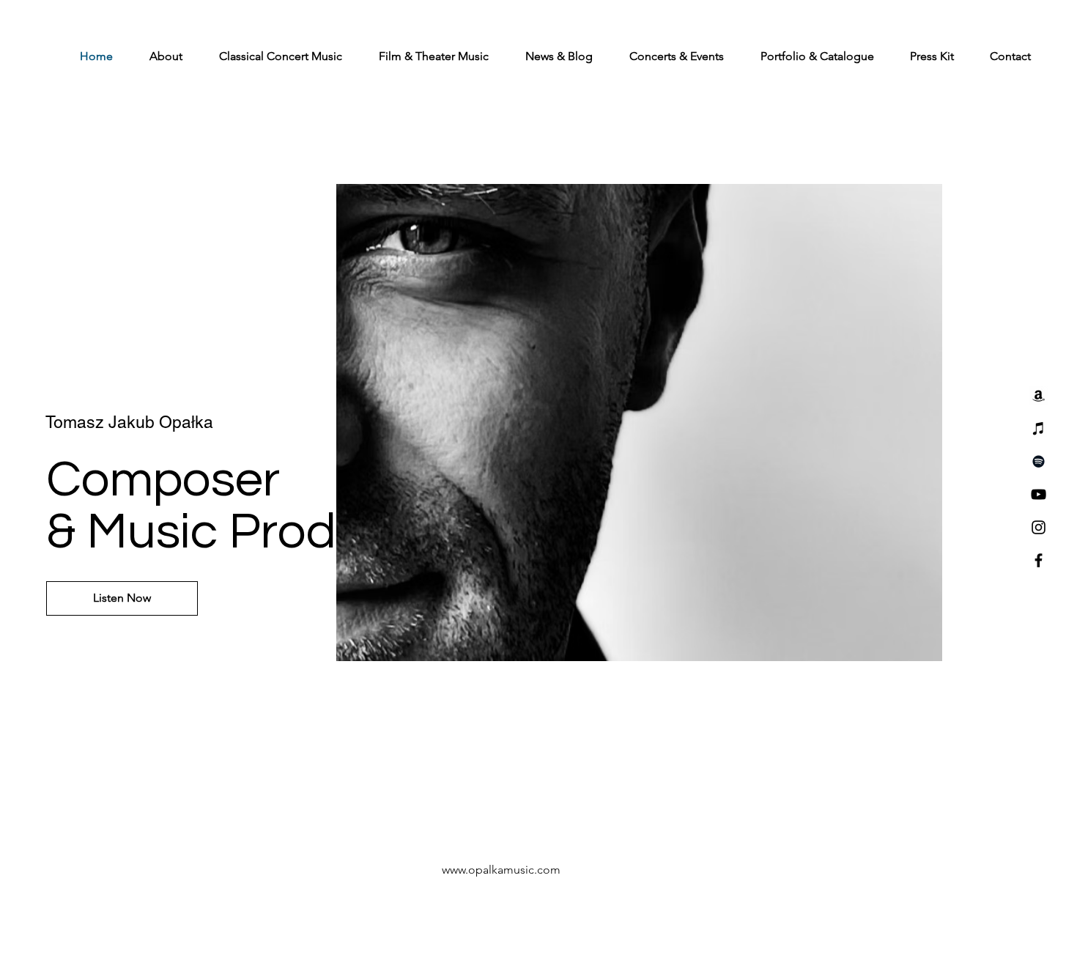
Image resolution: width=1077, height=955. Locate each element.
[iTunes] (1038, 428)
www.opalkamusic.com (501, 870)
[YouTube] (1038, 494)
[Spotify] (1038, 461)
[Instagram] (1038, 527)
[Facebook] (1038, 560)
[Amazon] (1038, 395)
